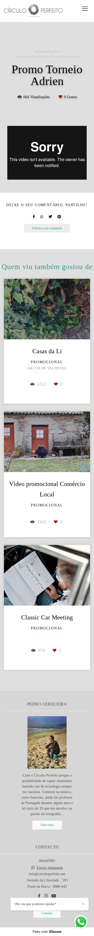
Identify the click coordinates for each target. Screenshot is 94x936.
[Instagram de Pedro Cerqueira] (46, 896)
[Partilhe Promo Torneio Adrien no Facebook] (34, 217)
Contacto (47, 913)
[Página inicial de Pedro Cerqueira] (33, 11)
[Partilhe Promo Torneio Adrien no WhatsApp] (41, 217)
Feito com (47, 932)
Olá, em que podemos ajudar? (35, 904)
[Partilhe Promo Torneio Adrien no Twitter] (50, 217)
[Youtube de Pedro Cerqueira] (53, 896)
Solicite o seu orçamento (47, 228)
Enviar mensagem (50, 868)
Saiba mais (47, 825)
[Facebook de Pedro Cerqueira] (39, 896)
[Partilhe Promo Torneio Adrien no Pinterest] (59, 217)
